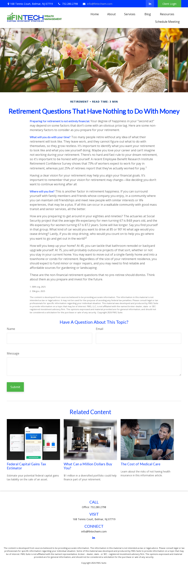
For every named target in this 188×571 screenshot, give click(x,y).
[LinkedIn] (150, 3)
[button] (94, 14)
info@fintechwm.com (99, 4)
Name (11, 329)
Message (13, 353)
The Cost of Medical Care (140, 464)
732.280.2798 (70, 4)
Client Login (169, 4)
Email (99, 329)
